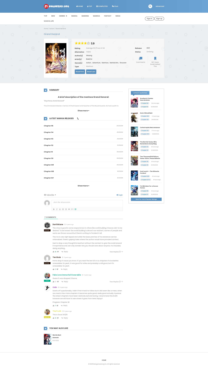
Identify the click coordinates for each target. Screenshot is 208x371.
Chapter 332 (145, 116)
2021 (148, 48)
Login (120, 195)
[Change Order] (78, 118)
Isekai (117, 16)
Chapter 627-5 (145, 180)
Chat (116, 6)
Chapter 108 (49, 171)
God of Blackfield (146, 113)
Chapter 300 (145, 134)
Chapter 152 (144, 103)
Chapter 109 (49, 165)
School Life (49, 21)
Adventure (96, 63)
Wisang (89, 55)
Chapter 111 (48, 152)
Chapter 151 (144, 107)
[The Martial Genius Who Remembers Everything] (134, 146)
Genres (62, 16)
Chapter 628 (145, 176)
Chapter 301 (145, 130)
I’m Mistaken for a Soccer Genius (149, 187)
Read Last (91, 72)
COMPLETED (103, 6)
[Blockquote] (69, 209)
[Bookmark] (155, 58)
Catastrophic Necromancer (150, 127)
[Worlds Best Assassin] (47, 339)
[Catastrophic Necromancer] (134, 131)
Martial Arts (114, 63)
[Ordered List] (62, 209)
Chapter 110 (48, 158)
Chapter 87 (144, 194)
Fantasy (107, 16)
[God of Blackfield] (134, 117)
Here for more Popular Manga (146, 199)
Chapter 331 (144, 119)
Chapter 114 (48, 132)
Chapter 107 (49, 178)
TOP (90, 6)
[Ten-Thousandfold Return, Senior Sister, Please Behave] (134, 161)
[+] (72, 209)
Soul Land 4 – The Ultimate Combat (149, 172)
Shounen (123, 63)
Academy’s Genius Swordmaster (146, 99)
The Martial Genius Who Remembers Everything (148, 143)
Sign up (159, 18)
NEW (53, 16)
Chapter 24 (144, 147)
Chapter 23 (144, 150)
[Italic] (56, 209)
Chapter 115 (48, 126)
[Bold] (53, 209)
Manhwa (85, 16)
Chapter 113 (48, 139)
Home (46, 29)
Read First (80, 72)
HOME (80, 6)
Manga (74, 16)
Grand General (61, 29)
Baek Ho (89, 59)
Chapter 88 (144, 191)
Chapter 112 (48, 145)
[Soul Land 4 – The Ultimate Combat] (134, 175)
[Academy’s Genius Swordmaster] (134, 102)
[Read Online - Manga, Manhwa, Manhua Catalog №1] (56, 6)
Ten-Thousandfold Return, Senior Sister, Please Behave (150, 157)
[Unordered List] (65, 209)
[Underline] (59, 209)
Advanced (160, 6)
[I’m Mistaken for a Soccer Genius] (134, 190)
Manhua (96, 16)
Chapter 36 (144, 161)
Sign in (149, 18)
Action (52, 29)
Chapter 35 (144, 165)
